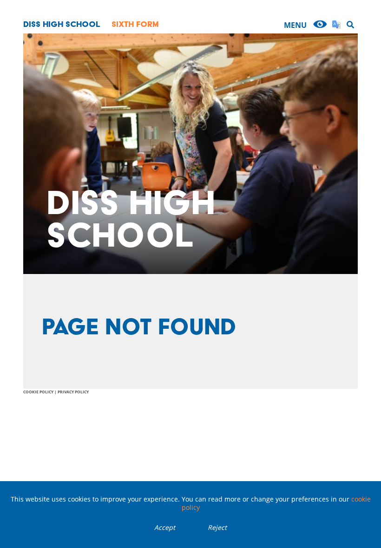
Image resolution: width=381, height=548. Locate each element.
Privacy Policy (73, 391)
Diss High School (61, 24)
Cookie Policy (38, 391)
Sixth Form (135, 24)
